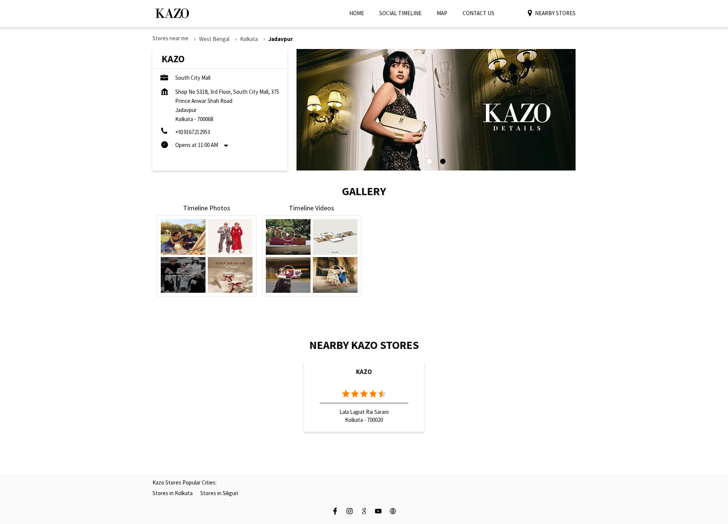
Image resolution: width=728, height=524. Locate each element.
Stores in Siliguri (219, 493)
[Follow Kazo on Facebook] (335, 512)
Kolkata (249, 39)
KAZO (364, 372)
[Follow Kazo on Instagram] (349, 512)
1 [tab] (429, 161)
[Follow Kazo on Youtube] (378, 512)
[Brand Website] (393, 512)
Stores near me (170, 38)
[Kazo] (172, 13)
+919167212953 (192, 132)
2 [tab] (443, 161)
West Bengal (214, 39)
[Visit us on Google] (364, 512)
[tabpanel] (436, 109)
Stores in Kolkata (172, 493)
